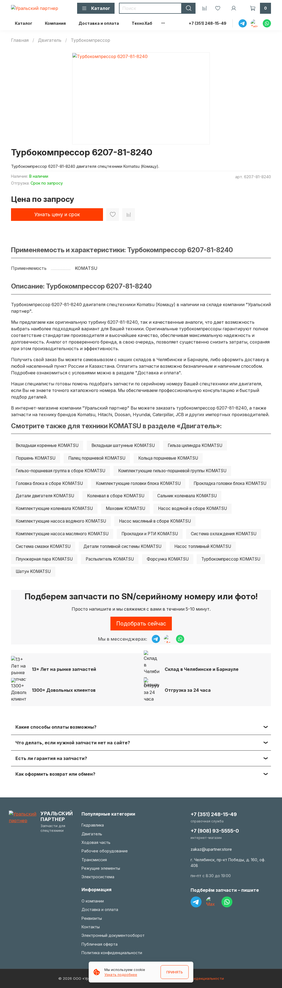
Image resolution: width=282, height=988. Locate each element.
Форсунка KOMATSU (168, 559)
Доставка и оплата (98, 23)
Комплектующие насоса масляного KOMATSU (62, 533)
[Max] (211, 901)
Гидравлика (93, 825)
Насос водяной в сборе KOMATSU (192, 508)
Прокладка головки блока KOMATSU (230, 483)
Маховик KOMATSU (125, 508)
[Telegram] (196, 901)
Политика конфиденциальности (112, 952)
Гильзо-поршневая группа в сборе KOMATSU (60, 470)
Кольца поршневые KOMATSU (168, 458)
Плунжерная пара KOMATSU (44, 559)
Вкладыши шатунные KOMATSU (123, 445)
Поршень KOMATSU (35, 458)
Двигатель (49, 40)
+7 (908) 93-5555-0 (215, 831)
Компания (55, 23)
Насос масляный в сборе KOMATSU (155, 521)
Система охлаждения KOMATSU (223, 533)
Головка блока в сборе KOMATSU (49, 483)
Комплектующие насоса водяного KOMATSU (61, 521)
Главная (20, 40)
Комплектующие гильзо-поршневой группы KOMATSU (172, 470)
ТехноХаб (142, 23)
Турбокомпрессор (90, 40)
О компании (93, 901)
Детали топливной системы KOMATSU (122, 546)
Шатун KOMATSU (33, 571)
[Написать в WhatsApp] (180, 639)
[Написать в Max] (168, 639)
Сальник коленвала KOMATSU (187, 495)
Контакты (91, 926)
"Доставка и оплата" (158, 372)
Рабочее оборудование (105, 851)
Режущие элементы (101, 868)
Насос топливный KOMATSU (202, 546)
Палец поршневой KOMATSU (96, 458)
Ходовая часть (96, 842)
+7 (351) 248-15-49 (207, 23)
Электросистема (98, 876)
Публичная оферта (100, 944)
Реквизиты (92, 918)
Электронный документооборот (113, 935)
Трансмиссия (94, 859)
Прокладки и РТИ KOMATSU (149, 533)
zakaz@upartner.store (211, 849)
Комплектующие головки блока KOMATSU (138, 483)
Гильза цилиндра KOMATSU (195, 445)
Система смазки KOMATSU (43, 546)
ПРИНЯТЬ (174, 972)
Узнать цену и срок (57, 214)
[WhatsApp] (226, 901)
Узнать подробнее (120, 974)
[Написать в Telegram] (156, 639)
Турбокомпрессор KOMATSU (230, 559)
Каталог (23, 23)
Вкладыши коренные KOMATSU (47, 445)
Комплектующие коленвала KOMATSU (54, 508)
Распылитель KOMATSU (110, 559)
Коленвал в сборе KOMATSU (115, 495)
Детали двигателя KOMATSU (45, 495)
